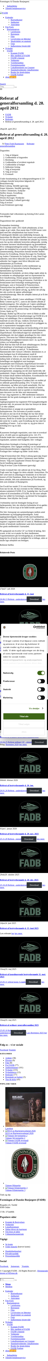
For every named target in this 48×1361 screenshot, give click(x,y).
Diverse (8, 1060)
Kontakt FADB (17, 53)
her (12, 933)
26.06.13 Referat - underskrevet (13, 599)
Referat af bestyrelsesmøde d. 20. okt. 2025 (19, 880)
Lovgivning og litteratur (21, 39)
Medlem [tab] (8, 1286)
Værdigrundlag (17, 63)
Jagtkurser (15, 22)
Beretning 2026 (12, 744)
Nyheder (9, 48)
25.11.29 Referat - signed (10, 839)
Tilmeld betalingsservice (15, 8)
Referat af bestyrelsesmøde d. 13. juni (17, 594)
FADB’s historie (17, 58)
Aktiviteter (15, 24)
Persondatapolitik (12, 1256)
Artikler (8, 1058)
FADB (10, 51)
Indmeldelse (12, 6)
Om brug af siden (12, 1232)
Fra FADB (9, 1065)
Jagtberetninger (11, 1067)
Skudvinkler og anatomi (21, 41)
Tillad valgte (24, 724)
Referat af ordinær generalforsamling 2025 (19, 1025)
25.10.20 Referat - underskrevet (13, 885)
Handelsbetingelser (13, 1251)
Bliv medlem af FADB (20, 55)
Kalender (9, 17)
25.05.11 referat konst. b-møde (13, 982)
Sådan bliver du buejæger (16, 1229)
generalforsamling (7, 146)
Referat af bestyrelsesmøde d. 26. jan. (17, 785)
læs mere (23, 744)
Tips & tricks (10, 1079)
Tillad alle (24, 716)
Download (34, 599)
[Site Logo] (4, 13)
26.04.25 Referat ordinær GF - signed (16, 742)
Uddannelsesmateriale (14, 1234)
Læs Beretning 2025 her (37, 1033)
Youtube (12, 1050)
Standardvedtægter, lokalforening (25, 70)
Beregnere (15, 34)
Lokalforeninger (12, 1227)
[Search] (16, 87)
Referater (30, 144)
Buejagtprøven (13, 29)
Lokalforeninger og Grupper (23, 67)
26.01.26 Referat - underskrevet (13, 790)
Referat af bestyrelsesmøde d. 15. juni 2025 (19, 928)
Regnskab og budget (14, 1077)
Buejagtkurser (16, 20)
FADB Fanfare (17, 75)
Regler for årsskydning (20, 72)
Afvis (24, 732)
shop (10, 77)
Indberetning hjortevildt (20, 46)
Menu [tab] (8, 1284)
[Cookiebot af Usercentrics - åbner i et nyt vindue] (34, 627)
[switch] (41, 681)
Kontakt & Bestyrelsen (15, 1222)
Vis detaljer (34, 708)
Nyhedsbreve (11, 1072)
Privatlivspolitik (12, 1253)
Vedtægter (15, 60)
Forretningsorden (18, 65)
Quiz (13, 44)
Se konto (9, 1244)
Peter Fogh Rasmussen (14, 144)
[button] (1, 81)
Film (13, 36)
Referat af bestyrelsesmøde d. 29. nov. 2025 (19, 834)
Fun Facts (9, 27)
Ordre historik (11, 1247)
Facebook (4, 1050)
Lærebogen (15, 32)
